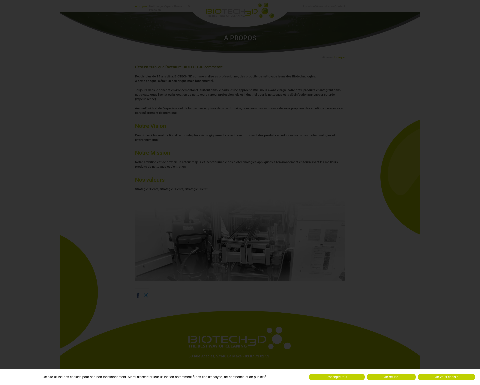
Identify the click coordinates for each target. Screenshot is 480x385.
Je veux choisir (446, 377)
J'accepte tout (337, 377)
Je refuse (391, 377)
